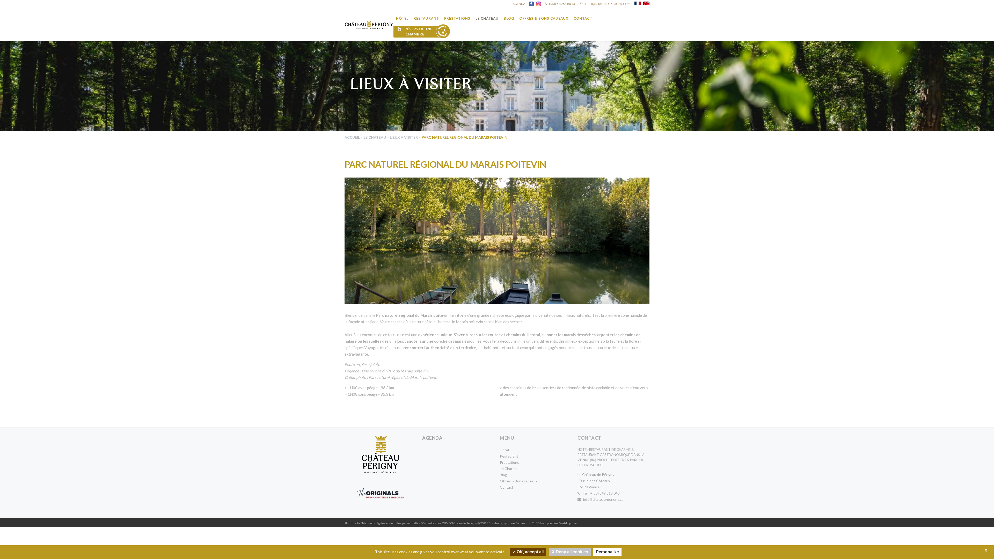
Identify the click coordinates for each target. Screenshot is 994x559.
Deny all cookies (571, 552)
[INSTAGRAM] (538, 4)
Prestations (457, 18)
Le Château (487, 18)
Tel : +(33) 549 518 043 (601, 493)
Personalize (607, 552)
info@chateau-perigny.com (604, 499)
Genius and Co (525, 523)
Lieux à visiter (404, 137)
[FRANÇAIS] (637, 3)
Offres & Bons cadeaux (543, 18)
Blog (509, 18)
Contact (583, 18)
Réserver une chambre (418, 31)
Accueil (352, 137)
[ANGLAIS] (646, 3)
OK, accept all (530, 552)
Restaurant (426, 18)
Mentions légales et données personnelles (391, 523)
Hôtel (402, 18)
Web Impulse (568, 523)
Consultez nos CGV (435, 523)
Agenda (432, 438)
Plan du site (352, 523)
